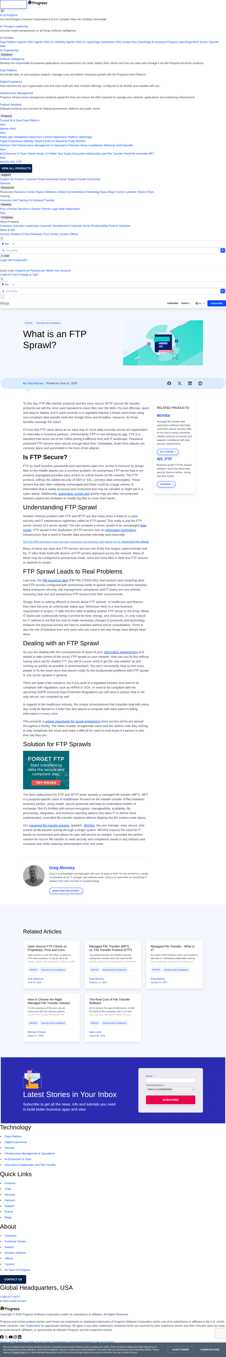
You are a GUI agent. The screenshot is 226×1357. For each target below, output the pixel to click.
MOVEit (80, 141)
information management (121, 652)
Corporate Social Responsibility (88, 225)
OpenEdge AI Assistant (152, 42)
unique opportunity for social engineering (72, 721)
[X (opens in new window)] (6, 1337)
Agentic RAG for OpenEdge (83, 42)
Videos (62, 191)
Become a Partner (29, 208)
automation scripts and (73, 493)
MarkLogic (6, 137)
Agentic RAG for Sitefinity (49, 42)
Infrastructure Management (16, 93)
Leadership (32, 225)
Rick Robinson (36, 979)
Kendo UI (49, 141)
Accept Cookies (180, 1349)
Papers (40, 191)
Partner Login (49, 208)
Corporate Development (54, 225)
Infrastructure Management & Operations (42, 145)
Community (93, 179)
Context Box (129, 42)
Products (6, 116)
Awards (9, 1247)
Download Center (56, 179)
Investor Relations (11, 234)
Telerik (38, 141)
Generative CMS (111, 42)
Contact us (13, 1279)
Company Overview (12, 225)
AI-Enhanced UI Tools (13, 153)
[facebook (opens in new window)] (2, 1337)
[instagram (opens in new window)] (15, 1337)
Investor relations (15, 1252)
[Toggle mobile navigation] (2, 296)
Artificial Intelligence (12, 58)
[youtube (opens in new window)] (11, 1337)
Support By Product (12, 179)
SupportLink (22, 270)
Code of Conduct (103, 1342)
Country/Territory (154, 1085)
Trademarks (33, 1325)
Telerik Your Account (58, 270)
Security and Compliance (49, 323)
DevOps (5, 145)
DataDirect (35, 137)
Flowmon (73, 145)
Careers (64, 234)
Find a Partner (9, 208)
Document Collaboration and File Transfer (30, 1164)
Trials (8, 1188)
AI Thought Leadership (14, 26)
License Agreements (79, 1342)
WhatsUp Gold (113, 145)
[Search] (2, 238)
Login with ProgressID (13, 260)
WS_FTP (16, 161)
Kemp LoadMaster (91, 145)
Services (5, 183)
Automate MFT (77, 155)
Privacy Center (26, 1342)
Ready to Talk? (29, 274)
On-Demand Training (41, 200)
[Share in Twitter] (179, 383)
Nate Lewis (95, 1032)
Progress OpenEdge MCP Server (187, 42)
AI (2, 10)
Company (7, 217)
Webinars (51, 191)
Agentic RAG (26, 42)
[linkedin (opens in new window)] (20, 1337)
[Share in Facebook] (169, 383)
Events (119, 191)
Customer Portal (35, 179)
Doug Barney (158, 979)
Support (6, 174)
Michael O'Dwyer (37, 1032)
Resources (7, 187)
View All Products (16, 168)
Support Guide (76, 179)
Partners (6, 204)
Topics (184, 303)
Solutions (6, 54)
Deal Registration (40, 211)
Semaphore (21, 137)
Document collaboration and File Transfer (97, 153)
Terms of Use (8, 1342)
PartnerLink (38, 270)
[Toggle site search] (2, 279)
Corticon (47, 137)
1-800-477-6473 (10, 274)
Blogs (111, 191)
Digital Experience (11, 81)
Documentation (76, 191)
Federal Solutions (11, 104)
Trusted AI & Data (11, 120)
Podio (71, 141)
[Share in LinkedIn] (190, 383)
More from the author (65, 891)
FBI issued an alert (55, 580)
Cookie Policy (19, 1352)
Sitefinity (28, 141)
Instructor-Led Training (14, 200)
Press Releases (32, 234)
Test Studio (64, 153)
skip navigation (13, 4)
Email (149, 1076)
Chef (14, 145)
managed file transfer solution (49, 825)
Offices (74, 234)
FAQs (150, 191)
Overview (172, 303)
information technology (120, 530)
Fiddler (53, 153)
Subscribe (217, 303)
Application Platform (65, 137)
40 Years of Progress (17, 1269)
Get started (167, 452)
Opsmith (109, 44)
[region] (113, 1350)
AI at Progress (9, 15)
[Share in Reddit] (200, 383)
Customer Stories (135, 191)
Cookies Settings (209, 1349)
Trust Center (50, 234)
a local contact (17, 1301)
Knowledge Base (96, 191)
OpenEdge (85, 137)
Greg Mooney (35, 383)
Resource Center (24, 191)
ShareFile (61, 141)
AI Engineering (9, 50)
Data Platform (8, 42)
